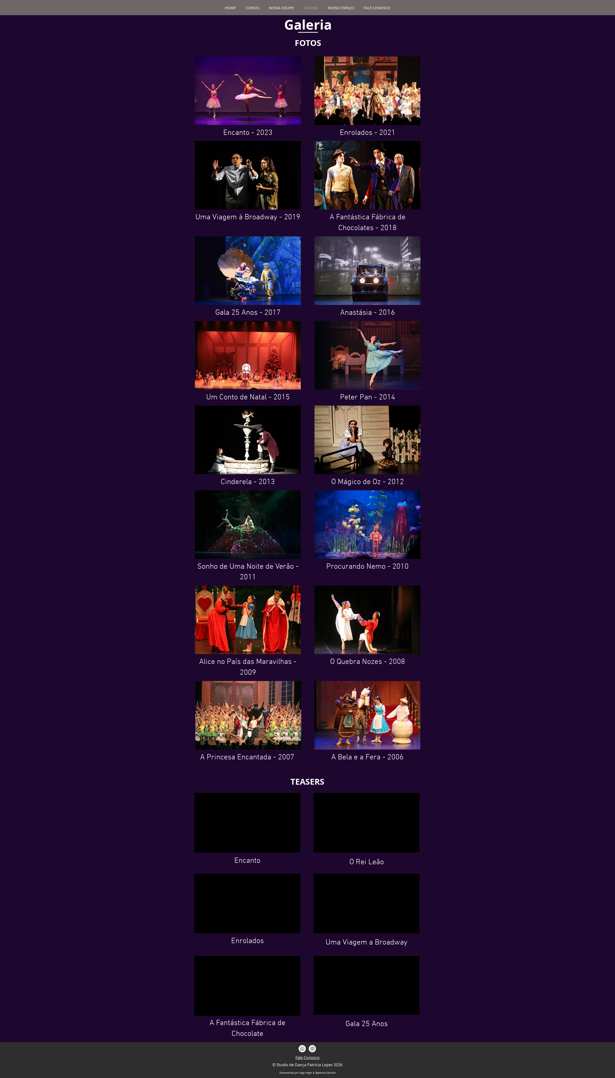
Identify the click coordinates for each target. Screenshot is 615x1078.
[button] (248, 91)
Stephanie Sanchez (325, 1072)
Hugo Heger (305, 1072)
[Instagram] (312, 1048)
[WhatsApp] (302, 1048)
